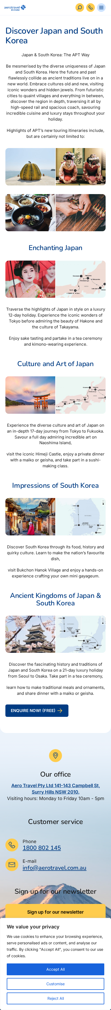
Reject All (55, 998)
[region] (55, 964)
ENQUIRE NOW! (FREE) (33, 710)
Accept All (55, 969)
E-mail (29, 861)
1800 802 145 (42, 848)
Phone (29, 841)
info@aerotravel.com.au (54, 868)
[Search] (79, 7)
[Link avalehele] (14, 7)
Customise (55, 983)
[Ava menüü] (101, 7)
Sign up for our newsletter (55, 912)
